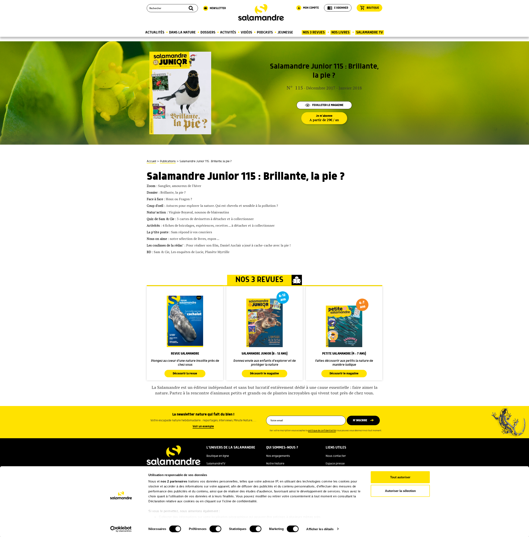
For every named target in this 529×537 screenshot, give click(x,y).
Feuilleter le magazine (327, 105)
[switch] (215, 528)
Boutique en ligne (217, 456)
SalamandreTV (215, 463)
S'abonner (337, 7)
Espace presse (335, 463)
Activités (228, 32)
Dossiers (207, 32)
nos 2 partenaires (174, 481)
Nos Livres (340, 32)
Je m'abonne (324, 118)
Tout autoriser (400, 477)
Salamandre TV (369, 32)
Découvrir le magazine (264, 373)
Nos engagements (278, 456)
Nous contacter (336, 456)
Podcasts (265, 32)
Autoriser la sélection (400, 490)
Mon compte (308, 8)
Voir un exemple (203, 426)
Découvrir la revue (185, 373)
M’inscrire (360, 420)
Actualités (154, 32)
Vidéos (246, 32)
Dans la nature (182, 32)
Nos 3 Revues (314, 32)
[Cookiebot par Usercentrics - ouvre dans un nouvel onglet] (121, 529)
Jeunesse (285, 32)
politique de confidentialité (322, 430)
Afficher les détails (320, 529)
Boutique (369, 7)
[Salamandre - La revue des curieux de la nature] (261, 12)
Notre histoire (275, 463)
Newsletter (215, 8)
